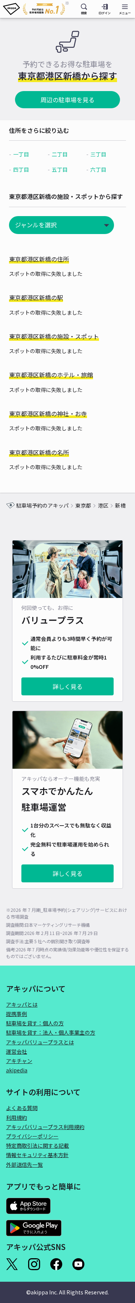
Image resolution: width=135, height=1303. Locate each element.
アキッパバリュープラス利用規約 (45, 1127)
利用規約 (16, 1117)
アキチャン (19, 1060)
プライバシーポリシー (32, 1136)
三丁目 (98, 154)
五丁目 (60, 169)
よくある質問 (22, 1108)
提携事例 (16, 1013)
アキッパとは (22, 1004)
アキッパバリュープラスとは (40, 1042)
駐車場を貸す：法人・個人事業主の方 (50, 1032)
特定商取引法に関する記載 (37, 1145)
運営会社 (16, 1051)
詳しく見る (67, 686)
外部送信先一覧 (24, 1164)
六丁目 (98, 169)
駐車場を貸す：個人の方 (35, 1023)
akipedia (16, 1070)
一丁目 (21, 154)
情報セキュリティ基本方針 (37, 1155)
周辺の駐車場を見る (67, 99)
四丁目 (21, 169)
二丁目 (60, 154)
